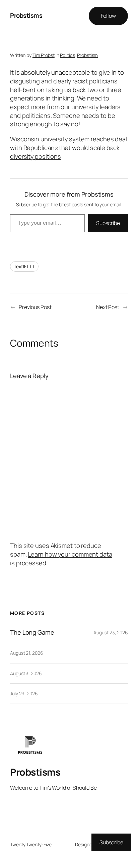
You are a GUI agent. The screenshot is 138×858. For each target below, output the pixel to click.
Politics (67, 55)
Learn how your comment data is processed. (61, 558)
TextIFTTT (24, 266)
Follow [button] (108, 15)
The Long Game (32, 632)
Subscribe (108, 223)
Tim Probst (43, 55)
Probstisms (26, 15)
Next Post (107, 307)
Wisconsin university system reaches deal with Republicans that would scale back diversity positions (68, 147)
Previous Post (35, 307)
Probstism (87, 55)
